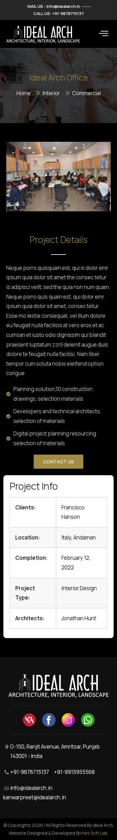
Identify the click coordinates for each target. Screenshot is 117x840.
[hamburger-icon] (104, 34)
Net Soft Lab (95, 833)
